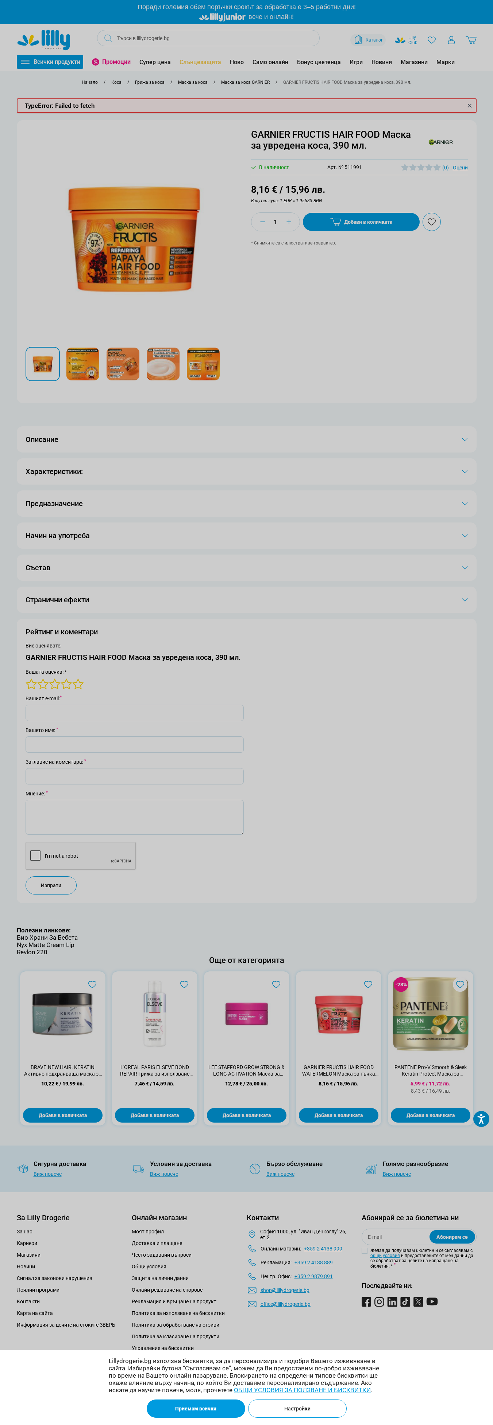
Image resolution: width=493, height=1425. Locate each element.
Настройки (297, 1409)
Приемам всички (195, 1409)
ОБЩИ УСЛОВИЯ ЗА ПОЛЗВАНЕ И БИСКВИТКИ (302, 1390)
